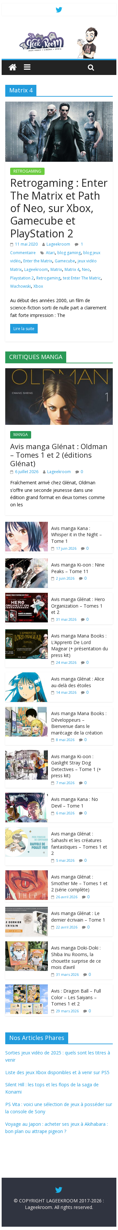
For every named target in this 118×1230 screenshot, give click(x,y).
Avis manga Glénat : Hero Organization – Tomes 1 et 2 (78, 605)
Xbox (38, 286)
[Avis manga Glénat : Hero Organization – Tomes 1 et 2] (26, 596)
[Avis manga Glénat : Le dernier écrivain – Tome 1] (26, 910)
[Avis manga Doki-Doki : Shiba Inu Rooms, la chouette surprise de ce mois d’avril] (26, 945)
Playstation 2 (22, 278)
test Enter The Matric (82, 278)
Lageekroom (58, 244)
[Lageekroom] (59, 29)
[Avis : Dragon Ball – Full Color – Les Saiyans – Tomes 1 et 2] (26, 988)
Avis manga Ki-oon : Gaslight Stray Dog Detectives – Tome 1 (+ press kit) (76, 766)
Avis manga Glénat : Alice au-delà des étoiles (77, 682)
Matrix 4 (72, 269)
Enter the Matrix (37, 261)
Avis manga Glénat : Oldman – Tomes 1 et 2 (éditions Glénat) (59, 455)
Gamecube (65, 261)
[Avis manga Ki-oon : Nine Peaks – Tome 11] (26, 562)
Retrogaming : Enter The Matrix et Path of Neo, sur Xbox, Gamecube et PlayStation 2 (59, 208)
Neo (86, 269)
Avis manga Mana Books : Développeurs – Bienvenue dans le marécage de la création (79, 723)
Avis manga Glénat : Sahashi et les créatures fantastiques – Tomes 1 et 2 (79, 843)
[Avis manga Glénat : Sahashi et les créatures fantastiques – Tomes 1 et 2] (26, 831)
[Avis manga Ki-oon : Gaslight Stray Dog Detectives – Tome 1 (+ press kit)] (26, 753)
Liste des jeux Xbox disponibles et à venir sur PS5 (57, 1072)
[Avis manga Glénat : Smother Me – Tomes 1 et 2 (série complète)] (26, 874)
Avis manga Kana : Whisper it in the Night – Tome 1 (76, 534)
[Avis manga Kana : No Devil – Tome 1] (26, 796)
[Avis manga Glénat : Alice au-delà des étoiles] (26, 676)
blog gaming (69, 252)
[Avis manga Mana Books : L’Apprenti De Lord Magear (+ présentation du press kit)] (26, 633)
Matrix (56, 269)
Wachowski (20, 286)
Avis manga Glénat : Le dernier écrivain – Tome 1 (78, 916)
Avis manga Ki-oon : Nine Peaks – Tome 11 (78, 568)
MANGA (20, 434)
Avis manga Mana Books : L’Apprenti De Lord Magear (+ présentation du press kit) (79, 645)
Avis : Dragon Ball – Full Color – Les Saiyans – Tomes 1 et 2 (76, 997)
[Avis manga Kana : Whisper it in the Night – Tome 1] (26, 525)
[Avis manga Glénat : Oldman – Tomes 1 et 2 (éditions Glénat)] (59, 372)
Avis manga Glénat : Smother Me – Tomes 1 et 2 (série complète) (79, 883)
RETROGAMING (27, 171)
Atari (50, 252)
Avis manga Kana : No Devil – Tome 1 (74, 802)
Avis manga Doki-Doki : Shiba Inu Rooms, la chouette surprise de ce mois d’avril (76, 957)
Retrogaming (48, 278)
